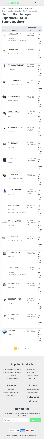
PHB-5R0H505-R (14, 96)
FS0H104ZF (12, 330)
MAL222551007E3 (14, 206)
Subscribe (35, 420)
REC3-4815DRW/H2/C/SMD (12, 372)
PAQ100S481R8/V (12, 378)
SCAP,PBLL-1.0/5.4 (15, 128)
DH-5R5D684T (13, 143)
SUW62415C (12, 375)
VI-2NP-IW (31, 378)
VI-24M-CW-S (32, 369)
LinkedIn (34, 401)
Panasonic (11, 256)
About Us (11, 390)
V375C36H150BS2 (32, 375)
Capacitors (28, 8)
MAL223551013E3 (14, 34)
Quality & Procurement (11, 393)
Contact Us (11, 395)
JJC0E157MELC (14, 112)
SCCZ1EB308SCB (14, 190)
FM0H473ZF (12, 159)
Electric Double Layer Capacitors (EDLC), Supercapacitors (20, 11)
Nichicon (10, 116)
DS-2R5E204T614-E (15, 221)
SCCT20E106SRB (14, 315)
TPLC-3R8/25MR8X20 (16, 65)
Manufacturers (33, 393)
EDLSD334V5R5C (14, 81)
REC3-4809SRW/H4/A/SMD (12, 369)
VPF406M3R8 (13, 237)
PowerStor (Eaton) (13, 100)
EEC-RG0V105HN (14, 252)
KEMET (10, 163)
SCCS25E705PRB (14, 299)
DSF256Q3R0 (13, 50)
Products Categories (15, 8)
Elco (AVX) (11, 194)
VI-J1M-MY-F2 (32, 372)
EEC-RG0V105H (13, 283)
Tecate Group (11, 69)
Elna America (11, 147)
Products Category (33, 390)
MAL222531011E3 (14, 268)
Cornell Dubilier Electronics (15, 54)
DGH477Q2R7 (13, 174)
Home (3, 8)
